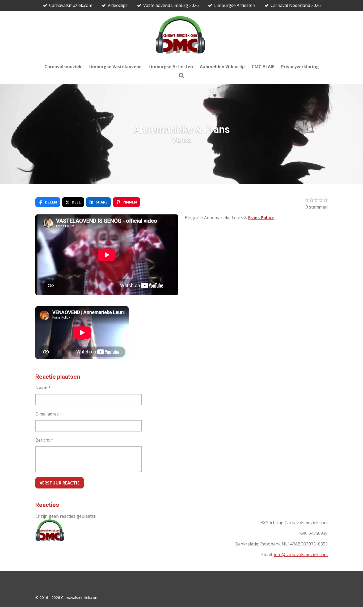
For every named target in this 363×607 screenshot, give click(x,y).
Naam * (43, 388)
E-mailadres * (48, 414)
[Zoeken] (181, 75)
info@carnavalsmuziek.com (301, 554)
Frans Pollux (261, 218)
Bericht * (44, 440)
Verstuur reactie (59, 483)
